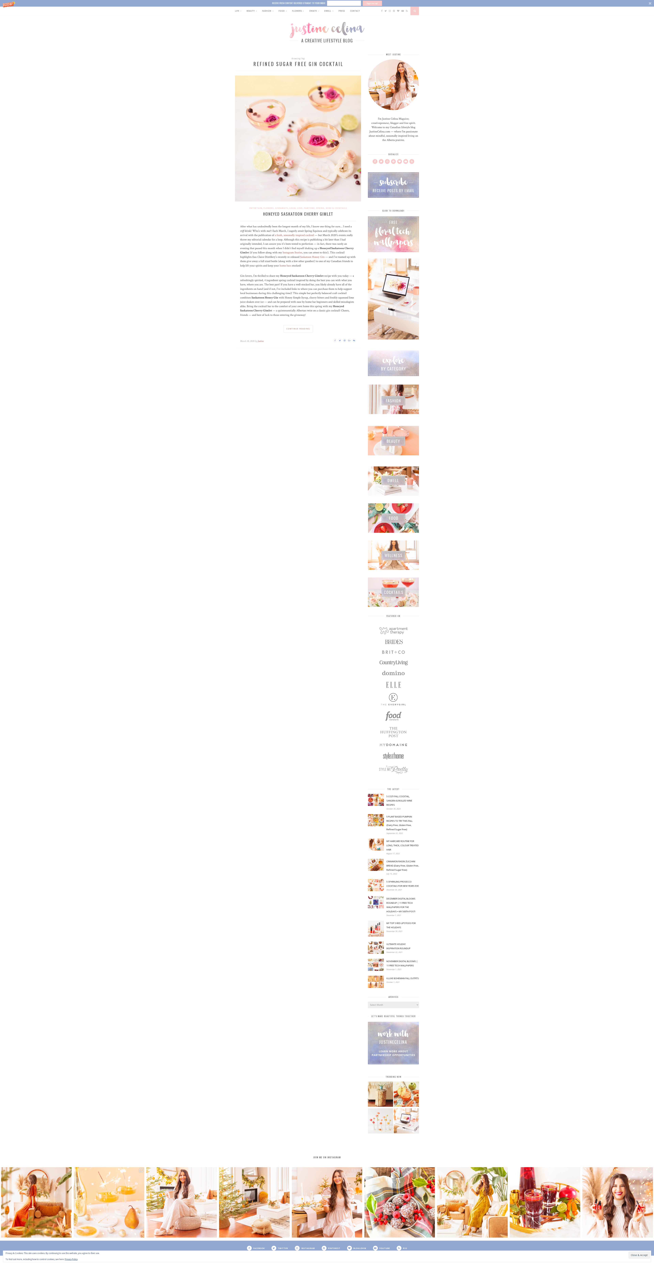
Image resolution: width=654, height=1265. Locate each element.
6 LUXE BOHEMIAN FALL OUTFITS (402, 978)
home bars (285, 265)
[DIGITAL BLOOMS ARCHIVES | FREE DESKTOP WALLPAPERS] (406, 1121)
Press (342, 11)
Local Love (295, 208)
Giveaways (281, 208)
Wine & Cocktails (336, 208)
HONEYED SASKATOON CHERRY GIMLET (298, 214)
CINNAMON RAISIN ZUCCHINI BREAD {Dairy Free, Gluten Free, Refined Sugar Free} (402, 865)
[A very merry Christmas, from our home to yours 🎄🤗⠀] (254, 1202)
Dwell (327, 11)
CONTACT (355, 11)
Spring (320, 208)
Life (237, 11)
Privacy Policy (71, 1259)
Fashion (266, 11)
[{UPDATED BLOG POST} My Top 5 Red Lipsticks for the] (617, 1202)
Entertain (255, 208)
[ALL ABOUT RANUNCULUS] (380, 1121)
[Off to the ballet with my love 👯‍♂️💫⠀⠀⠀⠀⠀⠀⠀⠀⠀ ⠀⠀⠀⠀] (472, 1202)
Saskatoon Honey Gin (312, 257)
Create (313, 11)
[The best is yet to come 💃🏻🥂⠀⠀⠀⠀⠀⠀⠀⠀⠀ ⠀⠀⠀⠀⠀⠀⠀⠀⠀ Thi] (36, 1202)
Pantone (309, 208)
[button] (327, 3)
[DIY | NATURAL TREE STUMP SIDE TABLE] (380, 1095)
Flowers (297, 11)
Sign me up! (372, 3)
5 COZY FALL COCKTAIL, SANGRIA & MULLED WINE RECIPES (399, 800)
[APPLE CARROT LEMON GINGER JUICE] (406, 1095)
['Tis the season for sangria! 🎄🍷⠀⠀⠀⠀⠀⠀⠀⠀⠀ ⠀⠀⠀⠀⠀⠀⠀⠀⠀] (545, 1202)
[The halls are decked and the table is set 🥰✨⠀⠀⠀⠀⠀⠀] (327, 1202)
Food (282, 11)
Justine (261, 341)
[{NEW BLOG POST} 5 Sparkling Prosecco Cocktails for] (109, 1202)
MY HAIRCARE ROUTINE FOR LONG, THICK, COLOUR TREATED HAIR (402, 845)
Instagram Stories (292, 252)
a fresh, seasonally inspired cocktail (294, 235)
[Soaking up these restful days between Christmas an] (181, 1202)
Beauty (251, 11)
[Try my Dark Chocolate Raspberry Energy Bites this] (399, 1202)
